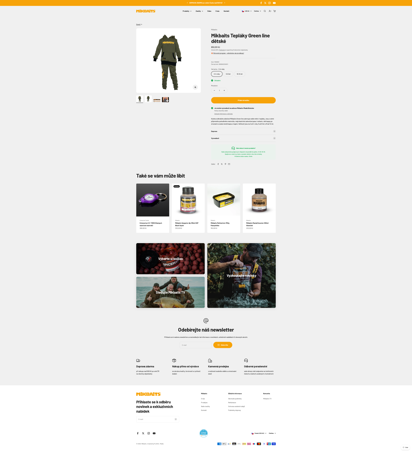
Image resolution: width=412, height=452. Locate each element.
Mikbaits (214, 30)
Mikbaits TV (267, 399)
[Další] (224, 3)
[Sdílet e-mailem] (229, 164)
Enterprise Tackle (144, 220)
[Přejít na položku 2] (148, 99)
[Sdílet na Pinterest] (225, 164)
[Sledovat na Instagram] (269, 3)
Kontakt (226, 11)
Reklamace (232, 402)
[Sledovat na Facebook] (261, 3)
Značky (198, 11)
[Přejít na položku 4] (165, 100)
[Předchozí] (187, 3)
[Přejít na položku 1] (139, 99)
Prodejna (204, 402)
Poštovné (222, 50)
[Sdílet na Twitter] (222, 164)
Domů (138, 24)
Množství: (214, 86)
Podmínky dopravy (234, 410)
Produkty (186, 11)
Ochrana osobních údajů (236, 406)
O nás (217, 11)
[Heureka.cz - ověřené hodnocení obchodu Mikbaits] (204, 433)
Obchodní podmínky (235, 399)
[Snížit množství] (214, 90)
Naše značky (205, 406)
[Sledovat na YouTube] (274, 3)
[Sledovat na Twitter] (265, 3)
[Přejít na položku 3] (156, 101)
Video (209, 11)
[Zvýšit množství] (224, 90)
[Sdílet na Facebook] (218, 164)
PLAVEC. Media (159, 444)
